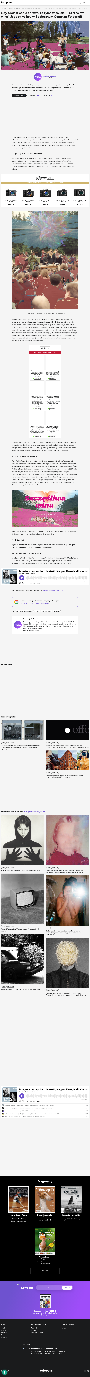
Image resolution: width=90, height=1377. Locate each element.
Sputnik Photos (46, 611)
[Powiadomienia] (4, 1372)
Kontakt (3, 1328)
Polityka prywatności (37, 1332)
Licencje (33, 1330)
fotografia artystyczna (23, 611)
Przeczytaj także (8, 717)
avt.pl (60, 1353)
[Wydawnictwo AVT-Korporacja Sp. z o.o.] (26, 1352)
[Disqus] (45, 690)
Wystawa (36, 611)
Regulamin (34, 1328)
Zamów (45, 1271)
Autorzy (3, 1335)
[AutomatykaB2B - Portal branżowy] (46, 1371)
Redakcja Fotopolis (49, 76)
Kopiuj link (47, 95)
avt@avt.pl (62, 1351)
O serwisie (4, 1337)
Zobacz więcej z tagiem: (23, 811)
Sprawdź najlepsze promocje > (45, 353)
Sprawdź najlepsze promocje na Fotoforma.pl (45, 183)
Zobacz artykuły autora (31, 631)
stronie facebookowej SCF (53, 590)
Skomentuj (33, 95)
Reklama (3, 1330)
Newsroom (4, 1332)
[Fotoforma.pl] (45, 179)
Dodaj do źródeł (18, 95)
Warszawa (57, 611)
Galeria (64, 1328)
